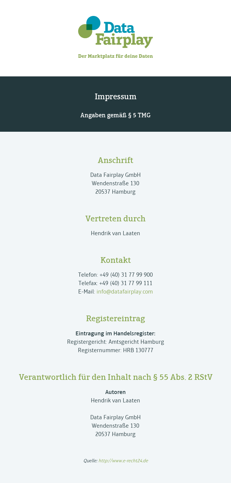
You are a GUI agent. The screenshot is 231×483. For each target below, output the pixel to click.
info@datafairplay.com (125, 291)
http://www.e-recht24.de (123, 460)
